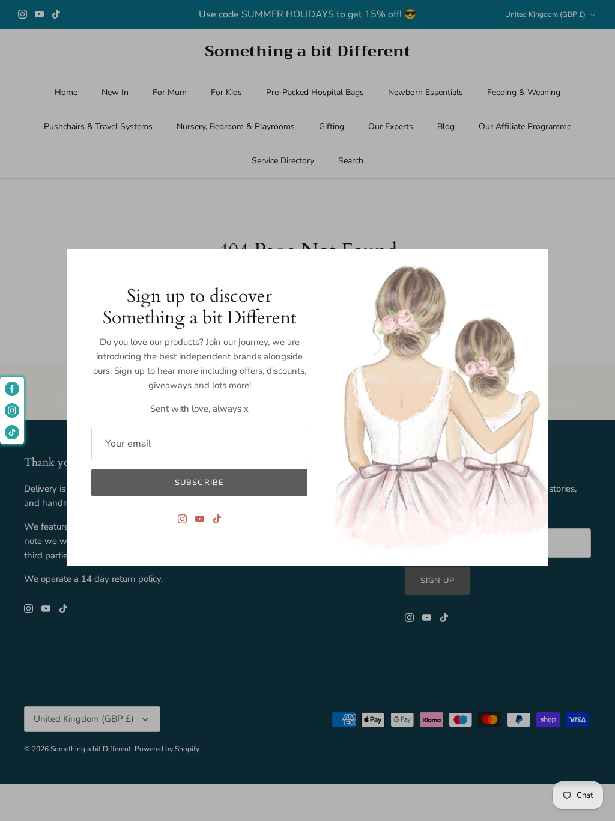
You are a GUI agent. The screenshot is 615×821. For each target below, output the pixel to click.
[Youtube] (199, 518)
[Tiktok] (217, 518)
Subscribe (199, 482)
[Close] (533, 264)
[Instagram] (182, 518)
